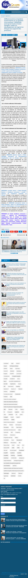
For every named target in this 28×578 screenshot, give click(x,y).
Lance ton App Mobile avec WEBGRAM (15, 330)
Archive (14, 260)
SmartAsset (21, 450)
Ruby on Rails (6, 445)
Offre (12, 427)
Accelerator (6, 363)
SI (22, 447)
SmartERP (6, 452)
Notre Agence (18, 424)
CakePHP (12, 373)
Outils (19, 429)
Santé (13, 445)
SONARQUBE (13, 457)
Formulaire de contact (8, 394)
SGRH (18, 447)
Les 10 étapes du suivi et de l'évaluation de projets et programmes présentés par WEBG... (16, 284)
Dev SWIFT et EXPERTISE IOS (14, 381)
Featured (20, 388)
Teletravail (13, 473)
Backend (12, 371)
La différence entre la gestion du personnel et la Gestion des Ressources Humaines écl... (16, 303)
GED (11, 396)
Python (16, 437)
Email (15, 34)
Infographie (10, 412)
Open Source (18, 427)
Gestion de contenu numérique (10, 399)
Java (5, 414)
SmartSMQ (20, 455)
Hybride (22, 409)
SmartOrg (13, 455)
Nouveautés (6, 427)
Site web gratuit (13, 450)
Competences (6, 376)
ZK (4, 478)
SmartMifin (6, 455)
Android (17, 363)
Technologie (6, 473)
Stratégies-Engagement (18, 460)
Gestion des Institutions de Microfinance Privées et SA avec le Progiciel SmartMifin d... (16, 520)
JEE (16, 414)
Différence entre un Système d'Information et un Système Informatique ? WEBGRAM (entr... (16, 265)
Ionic (23, 412)
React (13, 440)
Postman (5, 435)
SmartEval (12, 452)
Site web (5, 450)
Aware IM (5, 371)
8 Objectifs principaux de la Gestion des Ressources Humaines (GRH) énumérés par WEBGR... (16, 274)
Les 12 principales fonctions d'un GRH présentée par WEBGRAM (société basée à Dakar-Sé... (16, 313)
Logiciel (18, 417)
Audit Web (17, 368)
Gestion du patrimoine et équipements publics (13, 406)
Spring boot (21, 457)
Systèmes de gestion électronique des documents (14, 470)
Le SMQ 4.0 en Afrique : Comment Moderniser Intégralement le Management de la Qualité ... (16, 532)
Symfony (14, 465)
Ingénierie (7, 229)
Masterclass (6, 419)
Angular (5, 366)
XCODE (19, 475)
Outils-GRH (6, 432)
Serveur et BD (6, 447)
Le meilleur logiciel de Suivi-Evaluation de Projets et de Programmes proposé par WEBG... (16, 347)
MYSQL (5, 424)
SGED (13, 447)
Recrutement (19, 440)
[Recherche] (26, 12)
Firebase (5, 391)
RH (19, 442)
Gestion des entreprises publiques (10, 401)
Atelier (11, 368)
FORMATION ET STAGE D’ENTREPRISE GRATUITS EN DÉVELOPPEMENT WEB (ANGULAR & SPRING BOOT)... (15, 338)
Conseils (5, 378)
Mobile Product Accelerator (9, 422)
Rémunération (13, 442)
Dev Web (5, 383)
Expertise (18, 386)
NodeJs (11, 424)
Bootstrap (19, 371)
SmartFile (19, 452)
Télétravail (20, 473)
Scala (18, 445)
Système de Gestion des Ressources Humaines (13, 468)
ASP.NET (5, 368)
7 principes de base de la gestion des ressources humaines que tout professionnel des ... (15, 294)
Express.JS (13, 388)
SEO (23, 445)
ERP (4, 386)
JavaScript (11, 414)
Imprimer (10, 34)
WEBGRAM (13, 475)
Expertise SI (6, 388)
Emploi (19, 383)
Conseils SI (12, 378)
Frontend (5, 396)
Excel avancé (10, 386)
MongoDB (19, 422)
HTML (16, 409)
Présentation (12, 435)
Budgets (5, 373)
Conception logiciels (16, 376)
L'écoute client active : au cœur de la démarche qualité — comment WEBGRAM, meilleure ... (16, 539)
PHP (12, 432)
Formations (12, 391)
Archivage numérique (14, 366)
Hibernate (10, 409)
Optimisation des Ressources (9, 429)
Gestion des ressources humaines (10, 404)
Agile (12, 363)
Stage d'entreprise (7, 460)
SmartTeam (6, 457)
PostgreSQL (17, 432)
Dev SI (5, 381)
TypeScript (6, 475)
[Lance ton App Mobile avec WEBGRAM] (4, 332)
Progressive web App (8, 437)
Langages (6, 417)
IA (4, 412)
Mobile (13, 419)
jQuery (21, 414)
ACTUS (5, 260)
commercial (19, 373)
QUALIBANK (6, 440)
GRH (5, 409)
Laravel (12, 417)
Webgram (17, 576)
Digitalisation (12, 383)
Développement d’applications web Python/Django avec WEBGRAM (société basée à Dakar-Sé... (14, 251)
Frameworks (17, 394)
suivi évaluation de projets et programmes (12, 463)
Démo (18, 378)
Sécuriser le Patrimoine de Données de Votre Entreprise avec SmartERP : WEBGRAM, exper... (16, 526)
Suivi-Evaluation (7, 465)
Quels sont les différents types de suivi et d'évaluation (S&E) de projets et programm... (16, 322)
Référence (6, 442)
